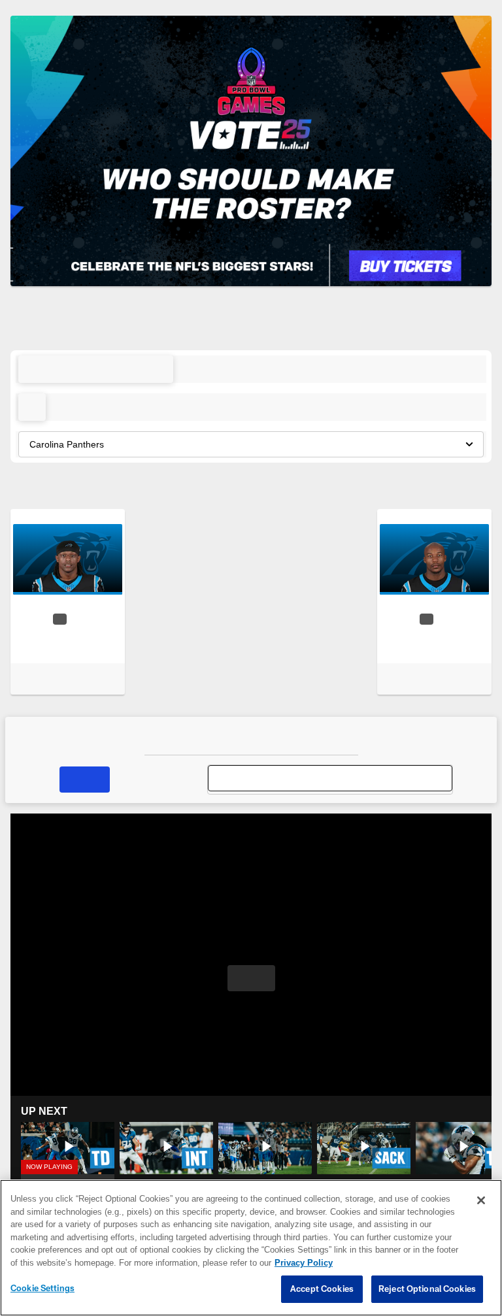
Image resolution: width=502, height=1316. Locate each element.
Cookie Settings (42, 1288)
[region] (251, 1248)
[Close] (481, 1201)
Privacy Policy (233, 1263)
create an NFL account (342, 327)
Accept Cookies (322, 1289)
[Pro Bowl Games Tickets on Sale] (251, 151)
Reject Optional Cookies (427, 1289)
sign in (262, 327)
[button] (95, 368)
